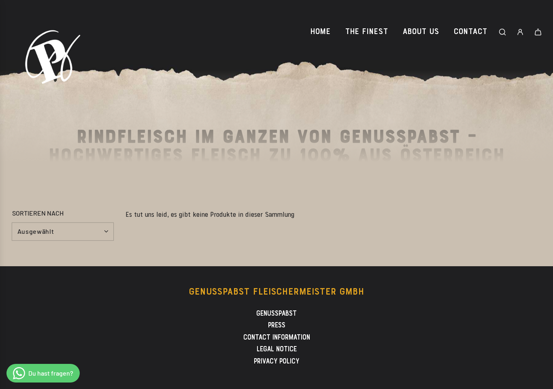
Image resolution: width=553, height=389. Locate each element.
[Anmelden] (520, 32)
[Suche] (502, 32)
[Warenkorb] (538, 32)
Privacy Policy (276, 361)
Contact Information (276, 337)
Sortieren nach (38, 213)
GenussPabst (276, 313)
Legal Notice (277, 349)
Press (276, 325)
